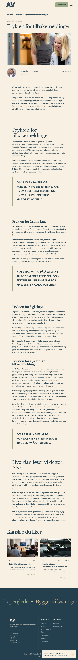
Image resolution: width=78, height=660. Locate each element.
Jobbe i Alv (44, 641)
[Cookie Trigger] (39, 656)
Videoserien (45, 635)
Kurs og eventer (58, 626)
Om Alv (43, 626)
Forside (10, 15)
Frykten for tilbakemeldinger (30, 132)
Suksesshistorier (58, 630)
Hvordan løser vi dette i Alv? (38, 465)
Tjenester (56, 623)
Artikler (19, 15)
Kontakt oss (56, 633)
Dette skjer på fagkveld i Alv (20, 564)
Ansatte (43, 623)
